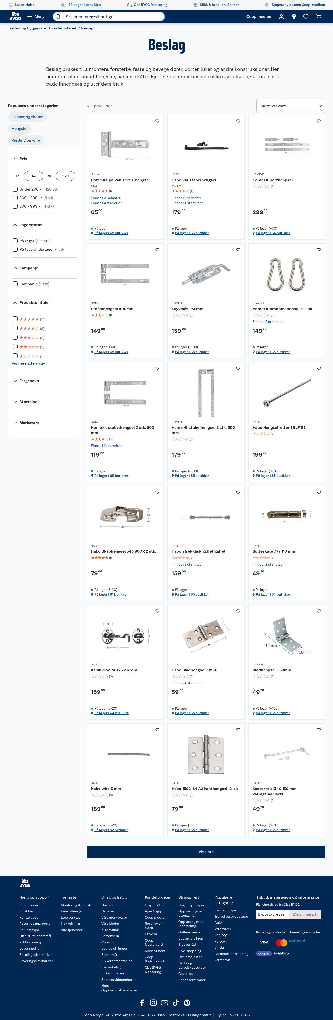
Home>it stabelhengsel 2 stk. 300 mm (122, 430)
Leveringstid (29, 948)
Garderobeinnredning (231, 954)
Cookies (107, 942)
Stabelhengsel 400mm (112, 309)
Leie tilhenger (72, 911)
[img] (125, 191)
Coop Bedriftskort (154, 959)
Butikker (26, 911)
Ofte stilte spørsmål (35, 936)
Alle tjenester (71, 930)
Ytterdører (223, 929)
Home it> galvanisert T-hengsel (120, 180)
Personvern (110, 936)
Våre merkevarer (114, 917)
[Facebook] (142, 1002)
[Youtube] (164, 1002)
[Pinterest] (187, 1002)
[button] (206, 852)
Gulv (218, 922)
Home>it (97, 174)
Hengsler (20, 128)
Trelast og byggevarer (28, 28)
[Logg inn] (281, 16)
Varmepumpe (225, 910)
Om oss (107, 905)
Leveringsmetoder (305, 932)
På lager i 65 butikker (111, 233)
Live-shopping (189, 951)
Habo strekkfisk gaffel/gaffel (198, 551)
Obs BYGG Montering (153, 969)
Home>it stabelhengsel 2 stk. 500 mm (203, 430)
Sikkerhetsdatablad (117, 961)
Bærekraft (109, 955)
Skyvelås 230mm (188, 309)
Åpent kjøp (153, 911)
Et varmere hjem (191, 938)
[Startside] (15, 16)
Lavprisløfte (154, 905)
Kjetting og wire (26, 140)
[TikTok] (175, 1002)
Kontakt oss (29, 917)
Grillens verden (190, 932)
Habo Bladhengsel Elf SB (194, 670)
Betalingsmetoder (271, 932)
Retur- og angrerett (35, 923)
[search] (58, 16)
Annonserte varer (191, 980)
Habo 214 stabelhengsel (194, 180)
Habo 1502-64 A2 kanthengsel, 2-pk (205, 788)
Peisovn (221, 941)
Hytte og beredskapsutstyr (192, 965)
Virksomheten (112, 973)
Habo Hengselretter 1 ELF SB (279, 427)
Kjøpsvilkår (110, 930)
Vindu (219, 947)
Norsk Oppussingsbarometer (119, 988)
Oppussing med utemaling (191, 913)
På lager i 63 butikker (192, 233)
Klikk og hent (155, 951)
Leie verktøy (70, 917)
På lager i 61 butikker (111, 594)
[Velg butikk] (294, 16)
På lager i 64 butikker (273, 233)
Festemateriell (64, 28)
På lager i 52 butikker (111, 830)
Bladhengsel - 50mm (272, 670)
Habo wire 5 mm (106, 788)
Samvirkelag (111, 967)
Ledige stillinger (114, 948)
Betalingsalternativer (36, 955)
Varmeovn (222, 960)
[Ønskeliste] (306, 16)
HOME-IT (258, 174)
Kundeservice (30, 905)
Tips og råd (187, 944)
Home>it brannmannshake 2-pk (282, 309)
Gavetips (185, 974)
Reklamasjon (30, 930)
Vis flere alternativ (28, 363)
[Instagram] (153, 1002)
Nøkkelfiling (70, 923)
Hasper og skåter (27, 117)
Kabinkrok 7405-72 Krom (114, 670)
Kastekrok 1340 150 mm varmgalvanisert (275, 791)
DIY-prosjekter (190, 957)
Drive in (151, 934)
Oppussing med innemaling (191, 924)
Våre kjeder (110, 923)
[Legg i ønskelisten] (157, 121)
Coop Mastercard (154, 942)
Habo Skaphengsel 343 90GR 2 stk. (123, 551)
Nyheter (107, 911)
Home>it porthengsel (273, 180)
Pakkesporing (30, 942)
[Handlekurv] (318, 16)
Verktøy (221, 935)
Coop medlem (156, 917)
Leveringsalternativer (36, 961)
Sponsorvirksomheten (118, 980)
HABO (175, 174)
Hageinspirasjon (191, 905)
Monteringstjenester (77, 905)
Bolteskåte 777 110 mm (274, 551)
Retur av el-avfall (154, 926)
